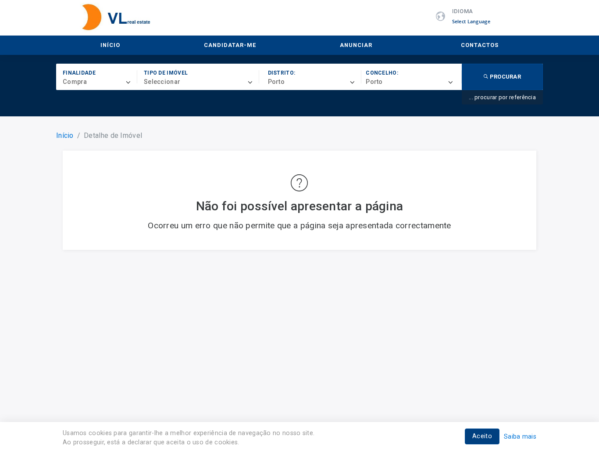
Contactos (480, 45)
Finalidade (79, 73)
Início (110, 45)
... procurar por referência (502, 97)
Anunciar (356, 45)
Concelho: (382, 73)
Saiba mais (520, 436)
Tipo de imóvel (166, 73)
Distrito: (282, 73)
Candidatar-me (230, 45)
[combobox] (100, 82)
